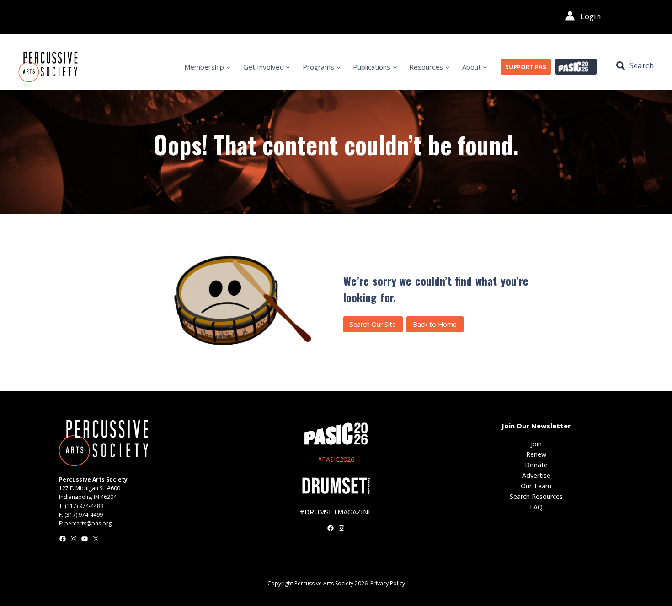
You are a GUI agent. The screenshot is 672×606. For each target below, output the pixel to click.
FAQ (536, 507)
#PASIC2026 (336, 459)
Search (641, 65)
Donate (536, 464)
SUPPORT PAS (525, 67)
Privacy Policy (387, 583)
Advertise (536, 475)
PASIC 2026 (576, 67)
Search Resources (536, 496)
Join (536, 443)
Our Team (536, 486)
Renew (536, 454)
